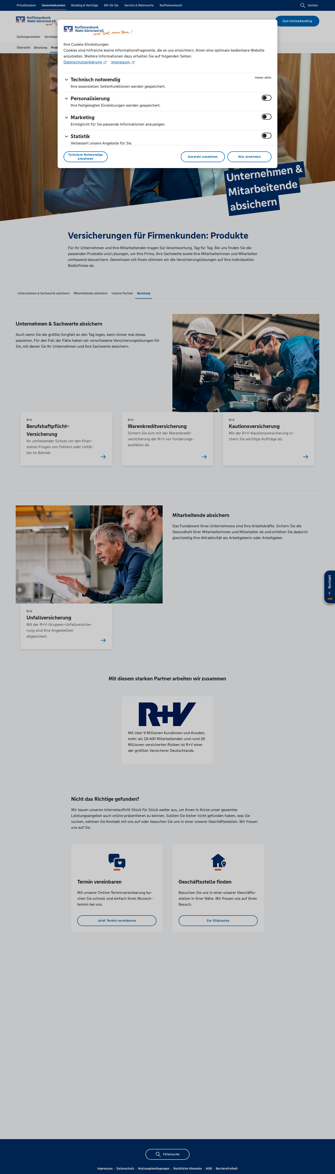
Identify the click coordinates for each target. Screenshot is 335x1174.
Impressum (120, 62)
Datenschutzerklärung (83, 62)
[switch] (266, 98)
